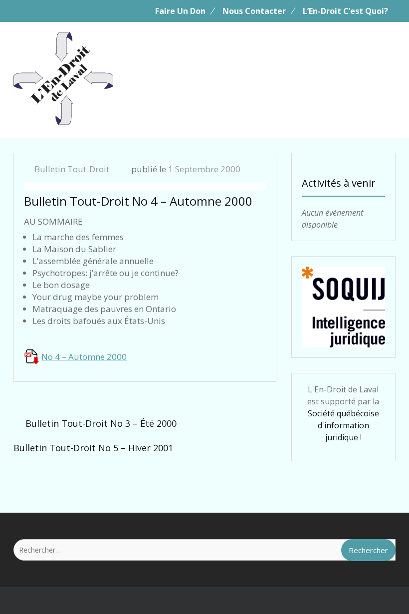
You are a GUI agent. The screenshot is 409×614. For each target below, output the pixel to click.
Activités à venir (339, 183)
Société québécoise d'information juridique (343, 425)
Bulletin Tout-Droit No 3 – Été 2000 (101, 423)
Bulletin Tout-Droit (71, 169)
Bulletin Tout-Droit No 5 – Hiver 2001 (93, 448)
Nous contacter (254, 11)
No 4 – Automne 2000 (84, 356)
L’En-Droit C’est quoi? (345, 11)
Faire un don (180, 11)
